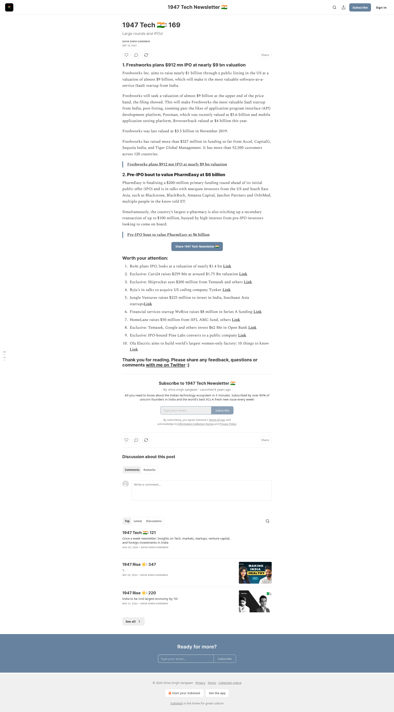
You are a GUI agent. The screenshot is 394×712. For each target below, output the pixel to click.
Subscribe (360, 7)
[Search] (334, 7)
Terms (212, 683)
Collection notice (230, 683)
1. (123, 570)
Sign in (381, 7)
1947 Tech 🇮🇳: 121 (139, 532)
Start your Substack (186, 693)
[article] (197, 542)
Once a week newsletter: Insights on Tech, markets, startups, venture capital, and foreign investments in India (176, 540)
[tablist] (140, 470)
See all (131, 621)
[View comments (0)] (136, 55)
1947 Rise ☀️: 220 (139, 593)
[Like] (126, 55)
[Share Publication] (343, 7)
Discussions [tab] (153, 521)
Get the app (217, 693)
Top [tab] (127, 521)
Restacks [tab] (149, 470)
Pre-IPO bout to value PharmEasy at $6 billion (168, 235)
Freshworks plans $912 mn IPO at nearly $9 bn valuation (177, 164)
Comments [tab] (132, 470)
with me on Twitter (166, 364)
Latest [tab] (138, 521)
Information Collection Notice (196, 424)
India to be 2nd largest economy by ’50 (150, 599)
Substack (177, 703)
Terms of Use (217, 420)
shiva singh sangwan (136, 41)
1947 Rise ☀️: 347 (139, 564)
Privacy (200, 683)
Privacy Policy (228, 424)
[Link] (116, 65)
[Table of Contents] (4, 356)
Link (227, 266)
